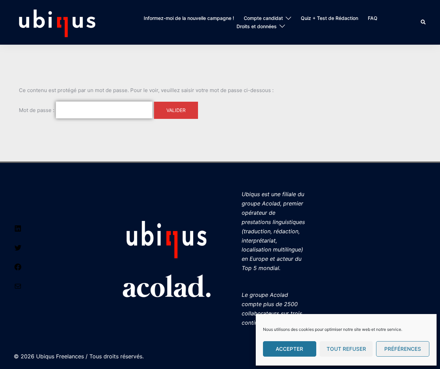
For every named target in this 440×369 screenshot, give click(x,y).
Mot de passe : (37, 110)
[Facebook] (18, 269)
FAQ (372, 18)
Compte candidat (263, 18)
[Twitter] (18, 249)
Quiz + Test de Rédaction (329, 18)
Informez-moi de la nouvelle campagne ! (189, 18)
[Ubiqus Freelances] (57, 22)
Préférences (402, 349)
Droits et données (256, 26)
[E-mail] (18, 288)
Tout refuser (346, 349)
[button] (423, 22)
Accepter (289, 349)
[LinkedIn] (18, 230)
